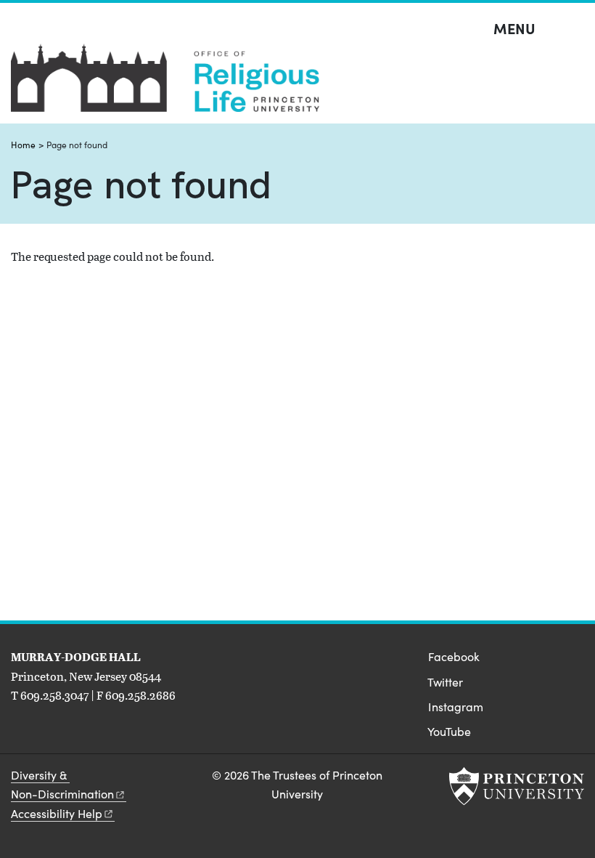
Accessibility (56, 813)
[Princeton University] (516, 786)
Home (23, 144)
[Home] (165, 84)
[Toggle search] (574, 29)
